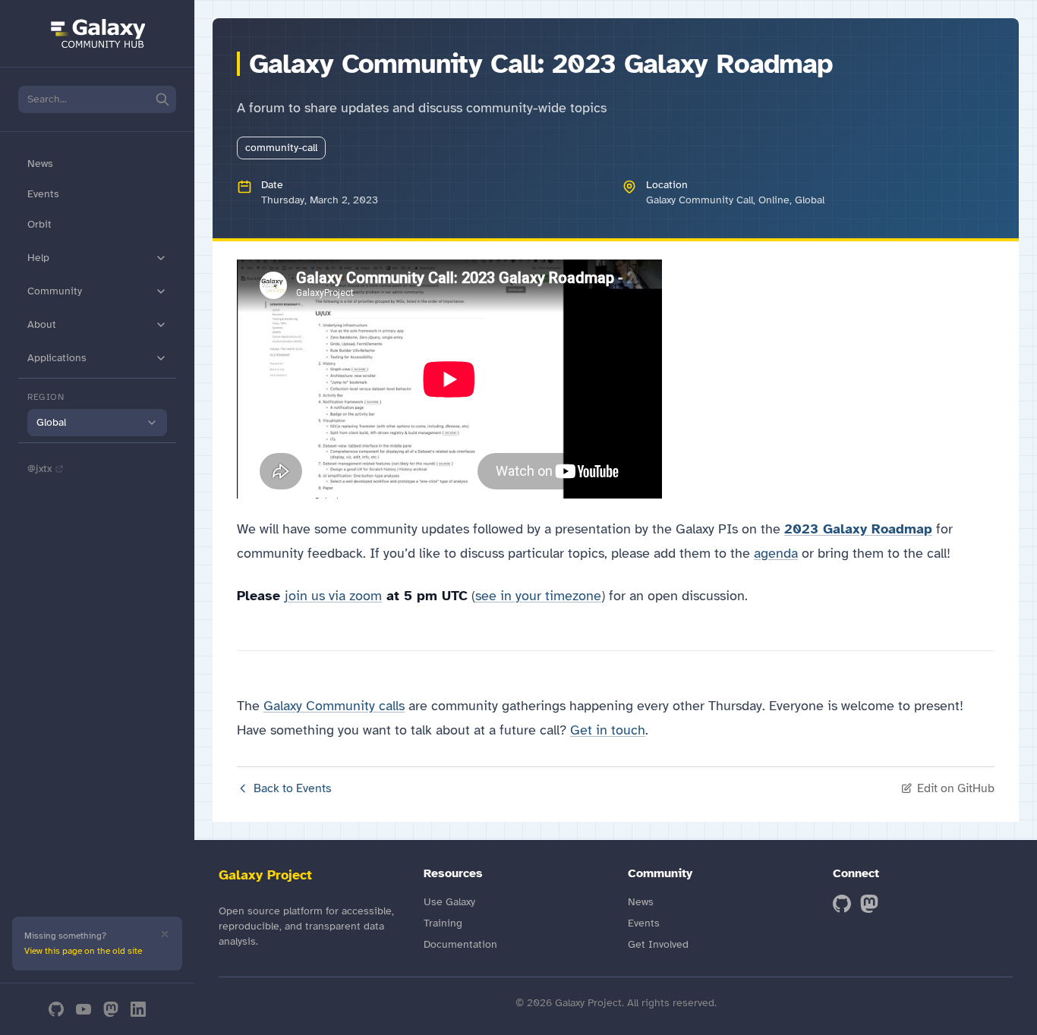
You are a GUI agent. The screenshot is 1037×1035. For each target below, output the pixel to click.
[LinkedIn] (138, 1009)
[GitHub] (56, 1009)
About (41, 324)
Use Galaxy (449, 901)
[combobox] (97, 422)
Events (43, 193)
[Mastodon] (110, 1009)
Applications (57, 357)
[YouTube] (83, 1009)
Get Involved (658, 944)
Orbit (39, 224)
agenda (776, 553)
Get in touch (607, 730)
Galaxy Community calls (334, 705)
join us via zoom (333, 595)
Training (443, 923)
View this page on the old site (83, 950)
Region (46, 397)
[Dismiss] (164, 934)
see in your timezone (538, 595)
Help (38, 257)
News (40, 163)
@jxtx (39, 468)
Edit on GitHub (955, 788)
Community (54, 291)
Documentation (460, 944)
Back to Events (293, 788)
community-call (281, 147)
